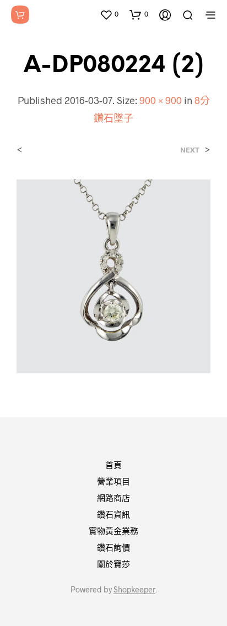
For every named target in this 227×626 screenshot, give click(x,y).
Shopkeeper (134, 589)
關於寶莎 (113, 564)
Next (189, 150)
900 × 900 (160, 100)
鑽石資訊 (113, 514)
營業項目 (113, 481)
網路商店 (113, 498)
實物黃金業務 (113, 531)
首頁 (113, 465)
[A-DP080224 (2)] (113, 275)
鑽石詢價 (113, 547)
